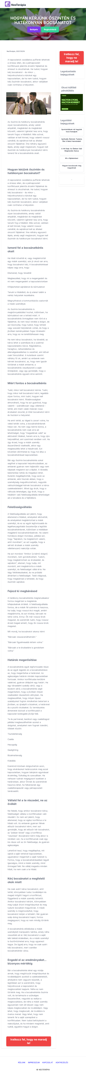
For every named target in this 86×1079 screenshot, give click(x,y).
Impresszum (34, 1062)
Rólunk (21, 1062)
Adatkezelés (62, 1062)
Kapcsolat (47, 1062)
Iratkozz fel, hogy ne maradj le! (28, 1041)
